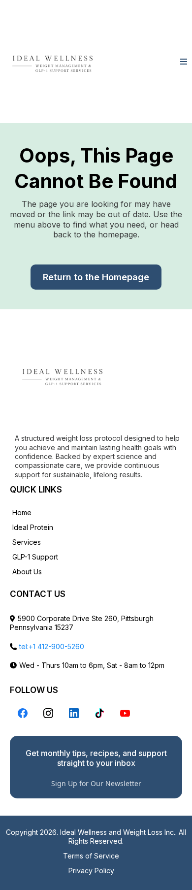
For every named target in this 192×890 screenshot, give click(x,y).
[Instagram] (48, 713)
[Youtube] (125, 713)
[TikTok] (99, 713)
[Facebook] (22, 713)
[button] (183, 62)
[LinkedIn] (74, 713)
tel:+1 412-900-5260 (51, 646)
